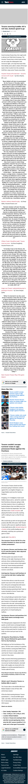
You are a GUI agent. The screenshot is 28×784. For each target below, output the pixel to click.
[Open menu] (2, 2)
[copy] (10, 34)
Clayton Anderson (8, 461)
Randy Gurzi (6, 31)
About (3, 754)
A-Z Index (4, 770)
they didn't (12, 537)
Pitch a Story (4, 762)
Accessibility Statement (20, 768)
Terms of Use (5, 765)
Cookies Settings (18, 770)
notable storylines (15, 510)
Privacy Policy (17, 762)
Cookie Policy (17, 765)
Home (2, 432)
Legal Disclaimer (6, 768)
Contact (3, 757)
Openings (16, 754)
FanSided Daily (17, 760)
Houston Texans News (11, 432)
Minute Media (8, 774)
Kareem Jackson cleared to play (10, 201)
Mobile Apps (4, 760)
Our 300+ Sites (17, 757)
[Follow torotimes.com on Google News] (24, 382)
